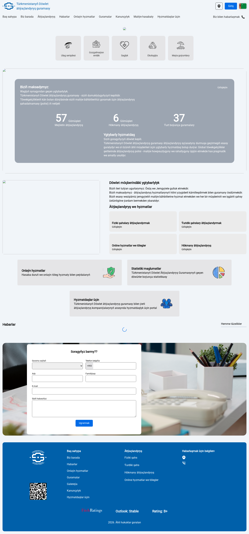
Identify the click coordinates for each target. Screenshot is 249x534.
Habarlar (64, 16)
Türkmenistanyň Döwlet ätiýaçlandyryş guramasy (33, 6)
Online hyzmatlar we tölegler (129, 245)
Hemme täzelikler (231, 323)
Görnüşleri (74, 121)
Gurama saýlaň (39, 361)
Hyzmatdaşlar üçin (169, 16)
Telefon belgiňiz (93, 361)
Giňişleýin (222, 87)
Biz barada (27, 16)
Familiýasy (91, 373)
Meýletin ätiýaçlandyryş (69, 125)
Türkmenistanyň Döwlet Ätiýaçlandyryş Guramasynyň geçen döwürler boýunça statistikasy (167, 274)
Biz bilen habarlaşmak (226, 16)
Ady (34, 373)
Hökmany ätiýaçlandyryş (123, 125)
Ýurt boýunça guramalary (179, 125)
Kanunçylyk (123, 16)
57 (61, 118)
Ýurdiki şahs (131, 465)
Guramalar (105, 16)
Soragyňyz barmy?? (84, 351)
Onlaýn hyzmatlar (84, 16)
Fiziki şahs (130, 457)
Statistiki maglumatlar (146, 268)
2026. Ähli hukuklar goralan (124, 522)
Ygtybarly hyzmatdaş (119, 135)
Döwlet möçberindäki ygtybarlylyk (134, 183)
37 (179, 118)
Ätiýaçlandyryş (46, 16)
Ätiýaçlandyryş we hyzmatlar (130, 207)
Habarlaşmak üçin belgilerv (198, 451)
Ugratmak (84, 423)
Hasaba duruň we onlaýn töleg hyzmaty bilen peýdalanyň (56, 274)
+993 (89, 366)
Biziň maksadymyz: (34, 87)
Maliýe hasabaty (143, 16)
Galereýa (72, 484)
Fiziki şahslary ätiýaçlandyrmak (131, 223)
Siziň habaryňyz (39, 398)
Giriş (231, 6)
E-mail (35, 386)
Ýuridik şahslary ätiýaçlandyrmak (201, 223)
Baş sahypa (10, 16)
